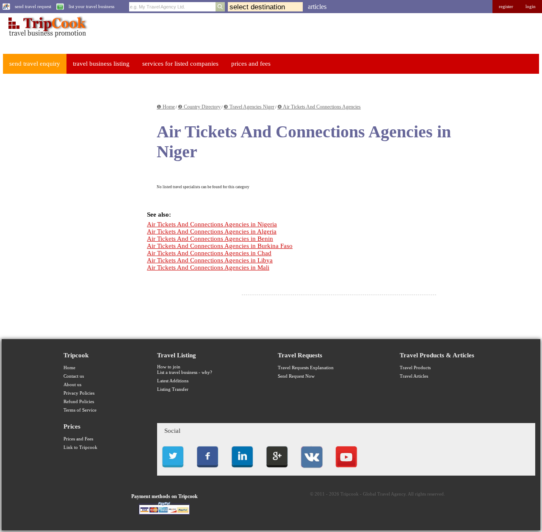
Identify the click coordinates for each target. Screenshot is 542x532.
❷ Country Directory (199, 107)
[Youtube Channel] (346, 470)
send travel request (33, 6)
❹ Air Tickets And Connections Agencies (319, 107)
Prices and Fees (78, 439)
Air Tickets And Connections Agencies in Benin (210, 238)
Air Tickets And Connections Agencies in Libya (210, 260)
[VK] (311, 470)
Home (69, 367)
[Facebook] (207, 470)
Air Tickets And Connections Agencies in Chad (209, 253)
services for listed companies (180, 63)
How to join (168, 367)
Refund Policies (79, 401)
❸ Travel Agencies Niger (249, 107)
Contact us (74, 376)
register (506, 6)
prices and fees (251, 63)
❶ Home (166, 107)
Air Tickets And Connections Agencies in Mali (208, 267)
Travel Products (415, 367)
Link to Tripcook (80, 447)
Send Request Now (296, 376)
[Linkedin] (242, 470)
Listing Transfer (172, 389)
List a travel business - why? (184, 372)
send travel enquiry (34, 63)
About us (72, 384)
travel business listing (101, 63)
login (530, 6)
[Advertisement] (66, 208)
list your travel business (91, 6)
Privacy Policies (79, 393)
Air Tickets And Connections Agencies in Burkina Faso (220, 245)
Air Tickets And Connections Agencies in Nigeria (212, 224)
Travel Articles (414, 376)
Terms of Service (80, 410)
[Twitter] (173, 470)
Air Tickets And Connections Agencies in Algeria (212, 231)
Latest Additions (172, 381)
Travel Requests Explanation (306, 367)
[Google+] (277, 470)
